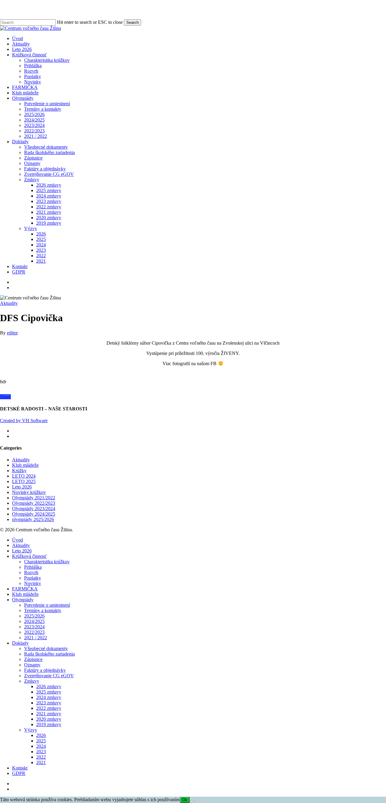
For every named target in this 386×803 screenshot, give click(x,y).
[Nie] (192, 801)
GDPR (18, 773)
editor (12, 332)
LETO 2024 (24, 476)
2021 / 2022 (35, 637)
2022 (41, 757)
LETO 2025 (24, 481)
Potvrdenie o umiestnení (47, 605)
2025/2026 (34, 615)
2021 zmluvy (48, 713)
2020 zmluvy (48, 719)
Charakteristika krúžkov (47, 561)
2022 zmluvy (48, 708)
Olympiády (22, 599)
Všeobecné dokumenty (46, 648)
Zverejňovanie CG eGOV (49, 675)
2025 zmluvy (48, 691)
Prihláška (33, 567)
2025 (41, 740)
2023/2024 (34, 626)
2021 (41, 762)
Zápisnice (33, 659)
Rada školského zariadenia (49, 653)
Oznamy (32, 664)
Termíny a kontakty (42, 610)
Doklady (20, 643)
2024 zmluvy (48, 697)
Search (132, 22)
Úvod (17, 539)
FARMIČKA (25, 588)
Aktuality (9, 303)
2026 (41, 735)
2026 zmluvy (48, 686)
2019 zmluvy (48, 724)
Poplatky (32, 577)
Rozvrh (31, 572)
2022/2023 (34, 632)
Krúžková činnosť (29, 556)
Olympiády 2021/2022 (33, 497)
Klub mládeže (25, 465)
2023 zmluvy (48, 702)
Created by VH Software (24, 420)
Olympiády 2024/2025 (33, 514)
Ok (184, 800)
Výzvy (30, 729)
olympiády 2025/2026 (33, 519)
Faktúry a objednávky (45, 670)
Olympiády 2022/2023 (33, 503)
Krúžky (19, 470)
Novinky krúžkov (29, 492)
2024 (41, 746)
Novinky (32, 583)
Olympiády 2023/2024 (33, 508)
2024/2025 (34, 621)
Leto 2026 (22, 486)
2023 (41, 751)
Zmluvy (31, 681)
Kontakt (19, 767)
